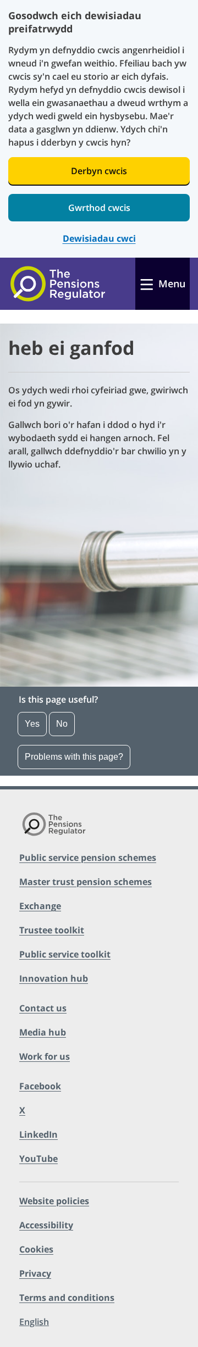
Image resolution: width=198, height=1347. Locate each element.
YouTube (38, 1159)
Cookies (36, 1249)
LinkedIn (38, 1134)
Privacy (35, 1273)
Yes (32, 723)
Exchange (40, 906)
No (62, 723)
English (34, 1322)
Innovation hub (53, 978)
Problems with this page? (74, 756)
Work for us (44, 1056)
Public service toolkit (65, 954)
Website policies (54, 1201)
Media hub (42, 1032)
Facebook (40, 1086)
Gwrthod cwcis (99, 208)
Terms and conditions (66, 1298)
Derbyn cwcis (99, 171)
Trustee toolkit (51, 930)
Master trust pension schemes (85, 882)
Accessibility (46, 1225)
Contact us (43, 1008)
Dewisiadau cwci (99, 238)
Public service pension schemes (87, 857)
